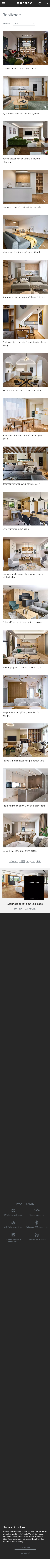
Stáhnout (18, 909)
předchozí (13, 861)
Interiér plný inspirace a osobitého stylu (22, 667)
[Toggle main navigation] (3, 3)
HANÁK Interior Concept (13, 1215)
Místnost (6, 23)
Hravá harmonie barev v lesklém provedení (24, 805)
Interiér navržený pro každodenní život (21, 252)
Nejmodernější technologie (37, 1227)
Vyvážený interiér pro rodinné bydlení (21, 113)
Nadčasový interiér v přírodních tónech (22, 207)
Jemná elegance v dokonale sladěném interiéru (21, 160)
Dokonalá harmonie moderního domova (22, 622)
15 (33, 861)
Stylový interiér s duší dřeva (16, 529)
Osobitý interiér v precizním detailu (19, 68)
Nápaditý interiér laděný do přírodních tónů (23, 760)
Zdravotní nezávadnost (37, 1239)
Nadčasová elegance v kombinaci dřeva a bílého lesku (23, 576)
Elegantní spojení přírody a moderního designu (21, 714)
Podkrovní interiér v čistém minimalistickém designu (24, 344)
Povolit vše (25, 1548)
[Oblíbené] (39, 3)
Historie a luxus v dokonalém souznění (22, 390)
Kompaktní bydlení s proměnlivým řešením (24, 297)
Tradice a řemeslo (37, 1215)
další (38, 861)
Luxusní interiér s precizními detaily (20, 851)
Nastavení (25, 1553)
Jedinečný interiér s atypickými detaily (21, 484)
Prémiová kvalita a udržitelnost (13, 1240)
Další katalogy (30, 909)
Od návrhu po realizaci (13, 1227)
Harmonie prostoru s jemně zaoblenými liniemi (22, 437)
